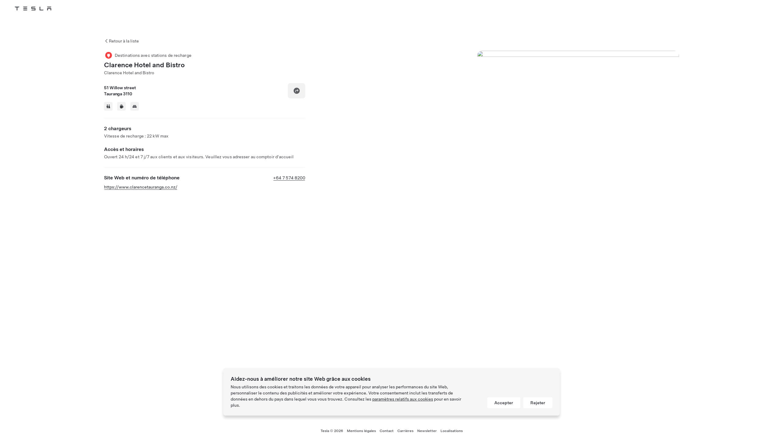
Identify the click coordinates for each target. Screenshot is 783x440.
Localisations (451, 431)
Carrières (405, 431)
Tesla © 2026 (332, 431)
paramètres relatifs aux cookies (402, 399)
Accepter (503, 402)
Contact (387, 431)
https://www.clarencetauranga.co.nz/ (140, 187)
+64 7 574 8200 (289, 177)
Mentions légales (361, 431)
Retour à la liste (124, 40)
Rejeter (537, 402)
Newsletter (427, 431)
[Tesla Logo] (33, 8)
